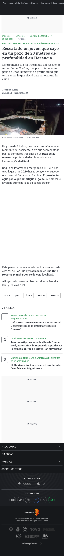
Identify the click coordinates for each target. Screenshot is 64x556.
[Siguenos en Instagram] (28, 500)
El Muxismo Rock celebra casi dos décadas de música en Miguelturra (36, 366)
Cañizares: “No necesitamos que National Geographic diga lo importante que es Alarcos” (36, 326)
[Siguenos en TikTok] (20, 500)
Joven (28, 295)
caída (7, 295)
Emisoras (20, 36)
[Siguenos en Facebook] (36, 500)
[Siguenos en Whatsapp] (51, 500)
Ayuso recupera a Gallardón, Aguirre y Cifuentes (20, 3)
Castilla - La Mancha (39, 36)
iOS (43, 483)
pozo (17, 295)
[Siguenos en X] (43, 500)
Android (26, 483)
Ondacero (6, 36)
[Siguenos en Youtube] (13, 500)
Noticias (21, 39)
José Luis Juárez (10, 90)
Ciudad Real (7, 39)
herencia (54, 295)
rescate (41, 295)
